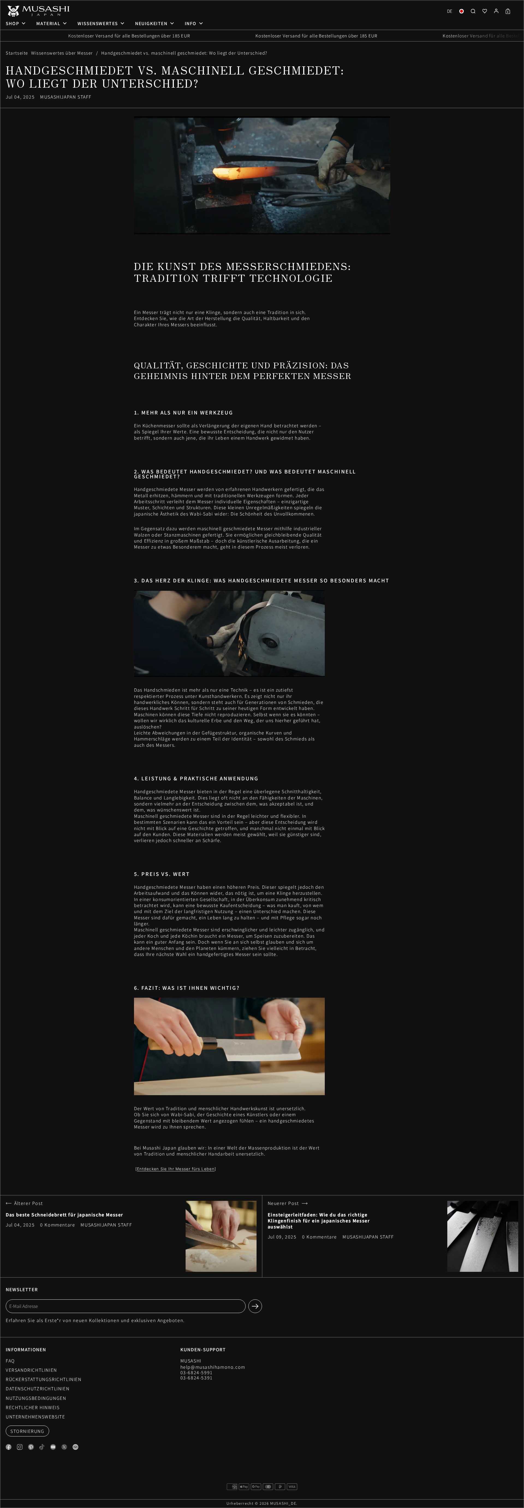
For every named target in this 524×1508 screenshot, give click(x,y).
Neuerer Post (283, 1203)
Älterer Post (28, 1203)
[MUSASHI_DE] (38, 11)
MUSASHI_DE (283, 1503)
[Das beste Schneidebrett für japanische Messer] (221, 1236)
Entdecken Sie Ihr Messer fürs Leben (176, 1168)
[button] (449, 11)
